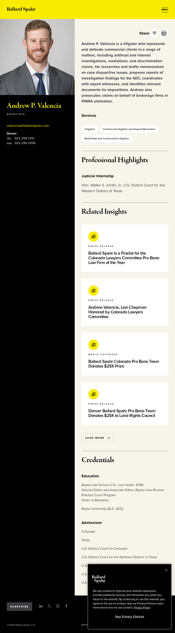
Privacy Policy (142, 607)
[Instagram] (57, 606)
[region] (130, 597)
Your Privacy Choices (129, 616)
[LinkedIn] (40, 606)
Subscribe (19, 606)
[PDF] (164, 33)
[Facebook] (66, 606)
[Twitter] (49, 606)
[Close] (166, 570)
